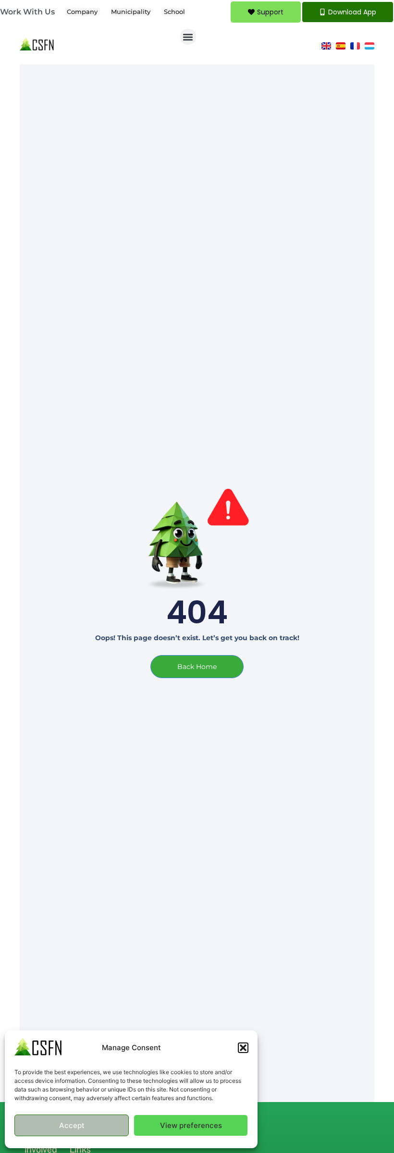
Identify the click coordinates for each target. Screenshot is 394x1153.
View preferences (191, 1125)
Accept (72, 1125)
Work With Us (27, 11)
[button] (243, 1048)
